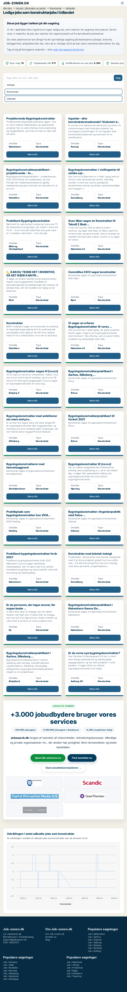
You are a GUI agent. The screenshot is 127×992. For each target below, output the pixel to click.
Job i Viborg (73, 965)
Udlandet (11, 98)
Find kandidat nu (82, 758)
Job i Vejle (8, 965)
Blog (47, 939)
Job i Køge (72, 970)
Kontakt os (50, 937)
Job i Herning (10, 970)
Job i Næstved (74, 962)
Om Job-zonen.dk (54, 934)
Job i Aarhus (94, 937)
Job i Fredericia (75, 967)
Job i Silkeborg (11, 973)
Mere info (32, 154)
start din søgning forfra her (68, 49)
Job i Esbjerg (94, 945)
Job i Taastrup (74, 976)
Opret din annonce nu (48, 758)
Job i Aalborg (95, 942)
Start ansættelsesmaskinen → (63, 768)
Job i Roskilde (10, 967)
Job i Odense (95, 939)
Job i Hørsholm (11, 976)
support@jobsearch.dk (15, 939)
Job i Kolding (94, 951)
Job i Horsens (10, 962)
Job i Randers (95, 948)
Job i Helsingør (11, 979)
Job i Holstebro (74, 973)
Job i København (96, 934)
